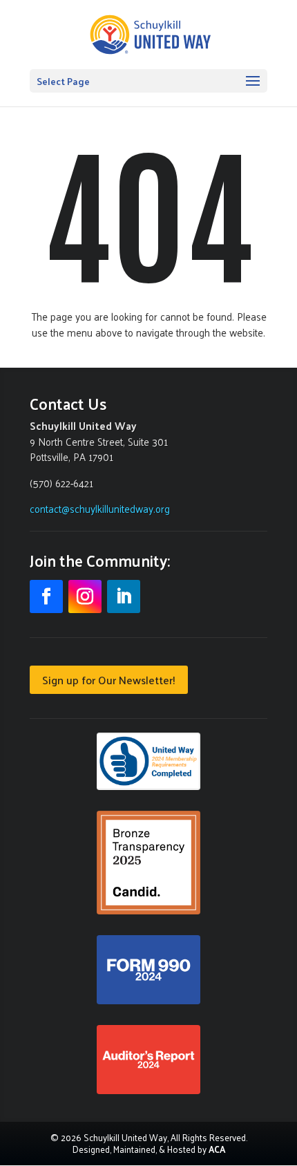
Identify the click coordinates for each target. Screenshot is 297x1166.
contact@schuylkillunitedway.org (100, 508)
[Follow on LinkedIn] (123, 596)
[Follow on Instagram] (85, 596)
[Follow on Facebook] (46, 596)
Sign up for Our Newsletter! (108, 680)
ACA (217, 1149)
